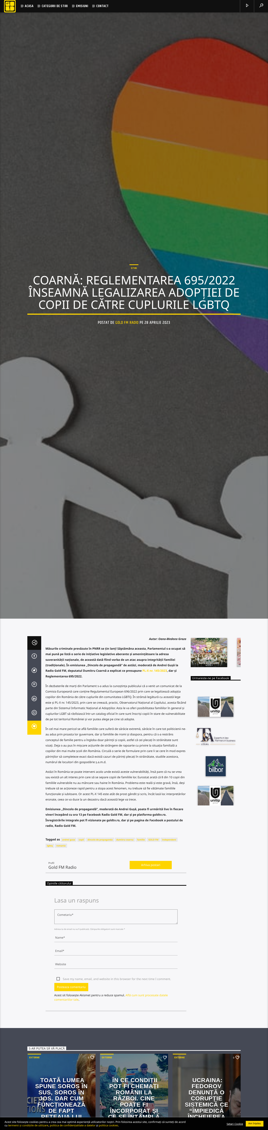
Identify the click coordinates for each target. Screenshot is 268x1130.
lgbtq (50, 887)
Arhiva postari (150, 907)
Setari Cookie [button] (235, 1123)
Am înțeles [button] (254, 1123)
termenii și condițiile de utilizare (28, 1125)
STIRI (134, 287)
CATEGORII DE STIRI (55, 6)
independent (169, 881)
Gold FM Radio (127, 342)
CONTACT (102, 6)
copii (81, 881)
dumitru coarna (124, 881)
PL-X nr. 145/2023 (154, 713)
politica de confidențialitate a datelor (73, 1125)
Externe (34, 1099)
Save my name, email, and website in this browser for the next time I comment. (117, 1021)
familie (141, 881)
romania (60, 887)
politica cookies (108, 1125)
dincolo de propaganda (100, 881)
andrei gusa (68, 881)
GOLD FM (153, 881)
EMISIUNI (82, 6)
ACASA (29, 6)
